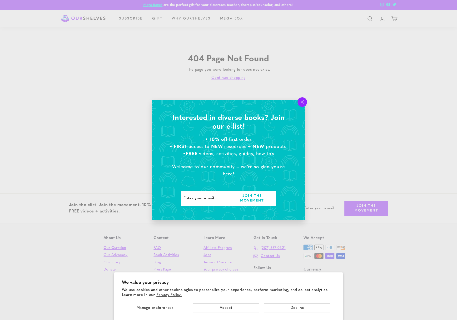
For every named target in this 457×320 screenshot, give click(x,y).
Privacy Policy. (169, 295)
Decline (297, 308)
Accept (226, 308)
